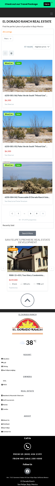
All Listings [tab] (7, 32)
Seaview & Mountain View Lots (13, 395)
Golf (4, 363)
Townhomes (13, 288)
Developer (6, 424)
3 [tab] (27, 191)
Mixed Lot (9, 63)
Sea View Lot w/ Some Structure (16, 201)
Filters (6, 38)
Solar (18, 63)
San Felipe (6, 428)
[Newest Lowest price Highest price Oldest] (42, 46)
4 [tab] (29, 191)
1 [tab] (22, 191)
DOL (4, 381)
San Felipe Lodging (9, 370)
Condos (5, 409)
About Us (6, 420)
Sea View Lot (9, 104)
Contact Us (7, 432)
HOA (5, 384)
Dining (5, 366)
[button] (51, 13)
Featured (13, 249)
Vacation (6, 359)
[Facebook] (27, 471)
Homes (5, 405)
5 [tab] (32, 191)
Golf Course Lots (8, 400)
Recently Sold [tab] (8, 225)
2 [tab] (25, 191)
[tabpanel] (27, 128)
